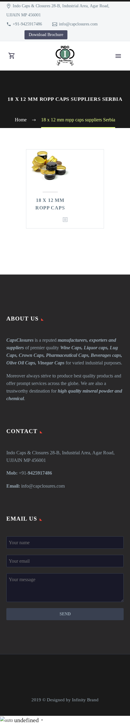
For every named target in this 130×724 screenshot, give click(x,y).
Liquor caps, (96, 347)
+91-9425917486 (27, 24)
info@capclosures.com (78, 24)
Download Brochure (46, 34)
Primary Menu (118, 56)
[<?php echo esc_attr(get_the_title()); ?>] (65, 220)
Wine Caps (70, 347)
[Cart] (11, 56)
